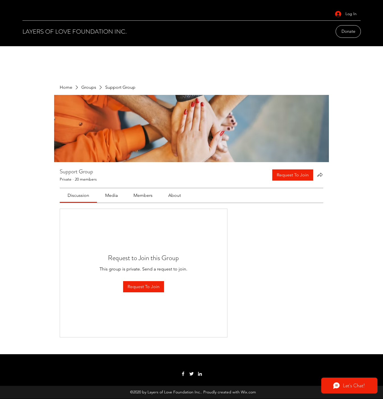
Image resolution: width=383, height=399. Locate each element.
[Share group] (320, 174)
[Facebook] (183, 374)
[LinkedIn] (200, 374)
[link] (78, 195)
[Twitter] (191, 374)
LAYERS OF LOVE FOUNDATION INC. (74, 31)
